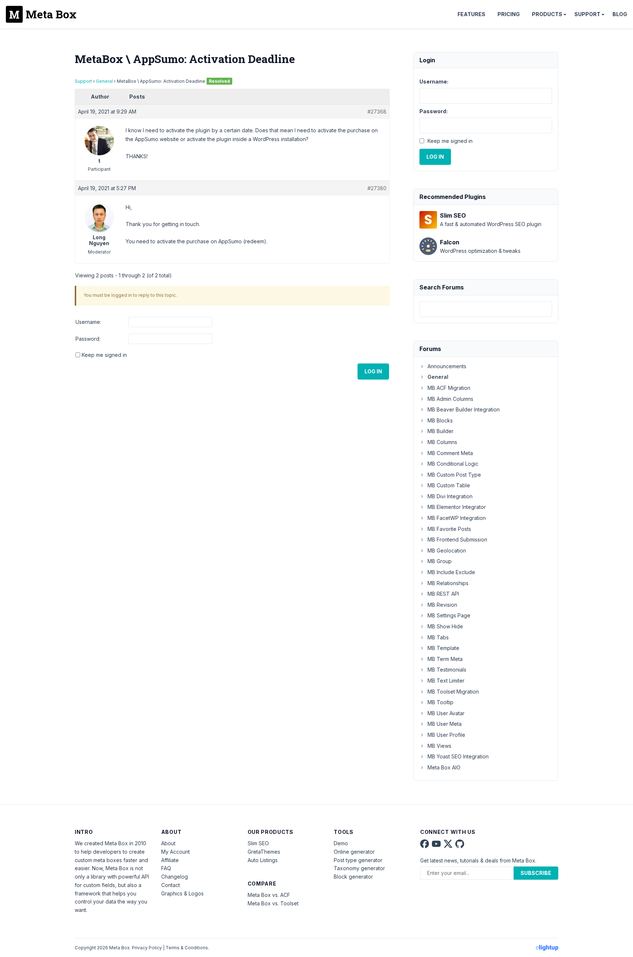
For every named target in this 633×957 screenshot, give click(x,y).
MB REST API (443, 594)
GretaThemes (264, 852)
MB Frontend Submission (457, 539)
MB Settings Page (448, 615)
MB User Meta (444, 724)
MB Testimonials (446, 669)
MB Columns (442, 442)
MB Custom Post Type (454, 475)
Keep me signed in (104, 355)
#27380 (376, 188)
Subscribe (536, 873)
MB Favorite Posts (449, 529)
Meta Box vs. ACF (269, 895)
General (104, 81)
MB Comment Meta (450, 453)
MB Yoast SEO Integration (458, 756)
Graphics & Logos (182, 893)
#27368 (376, 111)
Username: (88, 322)
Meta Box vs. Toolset (273, 903)
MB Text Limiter (445, 680)
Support (587, 14)
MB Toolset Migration (453, 691)
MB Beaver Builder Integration (463, 409)
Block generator (353, 876)
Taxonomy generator (359, 868)
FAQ (166, 868)
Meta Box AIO (443, 767)
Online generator (354, 852)
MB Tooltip (440, 702)
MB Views (439, 746)
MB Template (443, 648)
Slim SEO (258, 843)
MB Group (439, 561)
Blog (619, 14)
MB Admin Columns (450, 399)
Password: (87, 339)
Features (471, 14)
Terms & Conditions (187, 947)
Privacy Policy (147, 947)
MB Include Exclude (451, 572)
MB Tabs (438, 637)
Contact (170, 885)
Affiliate (170, 860)
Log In (373, 371)
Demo (341, 843)
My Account (175, 852)
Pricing (508, 14)
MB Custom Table (448, 485)
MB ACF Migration (448, 388)
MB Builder (440, 431)
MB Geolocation (446, 550)
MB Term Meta (445, 659)
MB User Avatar (445, 713)
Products (547, 14)
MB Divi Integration (450, 496)
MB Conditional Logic (452, 464)
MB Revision (442, 605)
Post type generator (358, 860)
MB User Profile (446, 735)
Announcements (446, 366)
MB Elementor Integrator (456, 507)
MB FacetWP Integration (456, 518)
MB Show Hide (445, 626)
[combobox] (485, 309)
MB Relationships (448, 583)
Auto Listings (263, 860)
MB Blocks (440, 420)
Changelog (174, 876)
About (168, 843)
